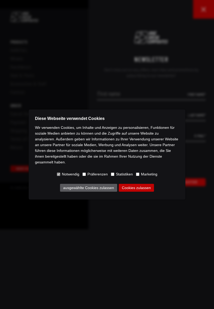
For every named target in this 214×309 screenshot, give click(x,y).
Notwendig (70, 174)
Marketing (149, 174)
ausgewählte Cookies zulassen (88, 188)
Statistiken (124, 174)
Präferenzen (97, 174)
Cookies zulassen (136, 188)
